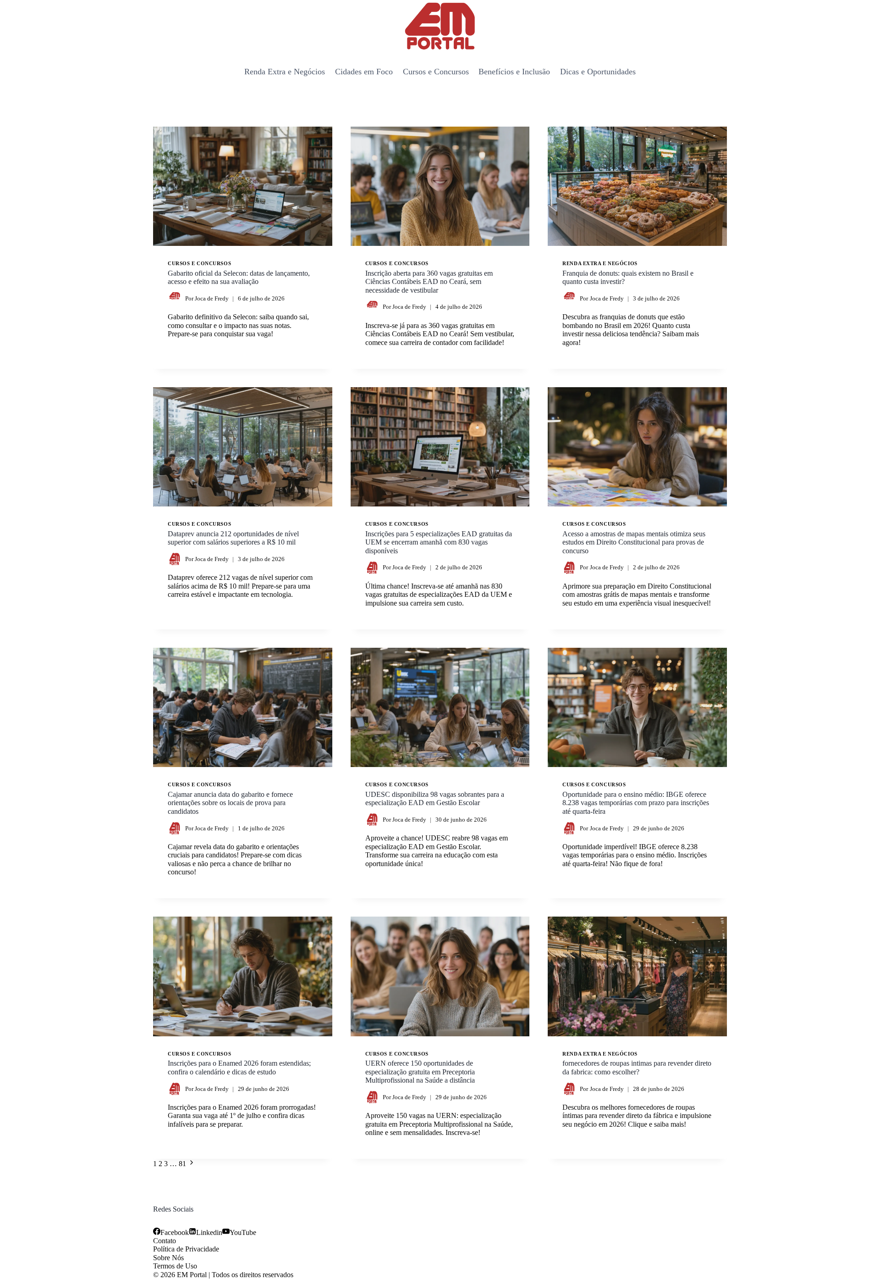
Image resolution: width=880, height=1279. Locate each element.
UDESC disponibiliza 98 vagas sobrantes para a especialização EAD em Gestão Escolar (434, 798)
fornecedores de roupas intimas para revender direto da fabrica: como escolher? (636, 1067)
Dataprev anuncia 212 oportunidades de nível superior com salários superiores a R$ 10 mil (233, 538)
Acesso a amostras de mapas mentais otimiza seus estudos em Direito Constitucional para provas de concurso (633, 542)
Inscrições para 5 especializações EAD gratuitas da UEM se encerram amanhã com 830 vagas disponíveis (438, 542)
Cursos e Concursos (436, 71)
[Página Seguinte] (191, 1164)
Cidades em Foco (364, 71)
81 (182, 1164)
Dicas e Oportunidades (598, 71)
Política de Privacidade (186, 1249)
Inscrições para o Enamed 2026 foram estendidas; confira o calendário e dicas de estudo (239, 1067)
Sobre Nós (168, 1258)
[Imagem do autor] (175, 299)
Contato (164, 1241)
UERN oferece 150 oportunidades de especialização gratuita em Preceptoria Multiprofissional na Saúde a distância (420, 1071)
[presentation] (242, 186)
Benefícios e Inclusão (514, 71)
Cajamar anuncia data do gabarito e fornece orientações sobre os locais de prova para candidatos (230, 802)
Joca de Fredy (212, 298)
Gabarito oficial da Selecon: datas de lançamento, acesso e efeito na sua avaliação (239, 277)
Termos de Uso (175, 1266)
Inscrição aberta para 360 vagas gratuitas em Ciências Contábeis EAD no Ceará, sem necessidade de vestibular (429, 281)
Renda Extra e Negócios (284, 71)
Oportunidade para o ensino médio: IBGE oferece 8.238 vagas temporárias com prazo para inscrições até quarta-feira (635, 802)
